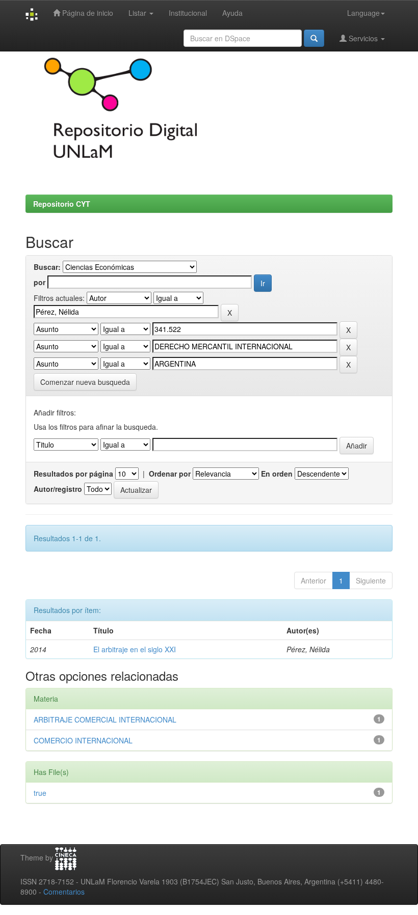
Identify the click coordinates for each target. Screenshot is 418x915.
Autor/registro (58, 489)
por (39, 282)
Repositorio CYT (61, 204)
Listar (138, 13)
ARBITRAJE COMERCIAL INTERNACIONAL (105, 719)
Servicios (363, 38)
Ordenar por (170, 473)
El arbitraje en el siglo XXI (134, 649)
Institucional (188, 13)
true (40, 793)
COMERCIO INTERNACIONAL (83, 740)
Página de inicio (86, 13)
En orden (277, 473)
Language (363, 13)
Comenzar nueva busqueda (85, 382)
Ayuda (232, 13)
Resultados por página (73, 473)
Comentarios (64, 891)
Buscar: (47, 267)
